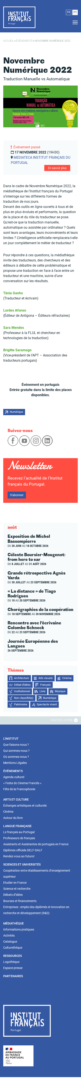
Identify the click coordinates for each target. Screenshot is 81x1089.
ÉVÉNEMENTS (13, 771)
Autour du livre (13, 818)
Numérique (16, 411)
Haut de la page (62, 720)
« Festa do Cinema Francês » (22, 783)
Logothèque (11, 962)
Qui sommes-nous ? (16, 750)
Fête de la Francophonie (19, 789)
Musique (60, 691)
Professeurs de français (19, 838)
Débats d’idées (13, 894)
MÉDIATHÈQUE (13, 923)
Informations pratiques (18, 929)
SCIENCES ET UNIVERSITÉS (22, 864)
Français (45, 684)
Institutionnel (22, 691)
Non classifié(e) (23, 698)
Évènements (24, 40)
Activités (9, 935)
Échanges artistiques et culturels (25, 805)
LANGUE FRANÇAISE (17, 826)
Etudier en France (15, 882)
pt (75, 12)
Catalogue (10, 941)
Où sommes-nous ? (16, 756)
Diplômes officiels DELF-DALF (22, 850)
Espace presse (12, 968)
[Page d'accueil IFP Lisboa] (27, 1021)
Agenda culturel (13, 777)
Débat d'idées (22, 684)
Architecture (21, 678)
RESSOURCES (12, 956)
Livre (42, 691)
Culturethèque (12, 947)
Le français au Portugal (19, 832)
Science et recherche (16, 888)
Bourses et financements (20, 901)
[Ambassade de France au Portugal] (18, 1055)
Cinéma (66, 678)
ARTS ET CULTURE (16, 799)
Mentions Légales (15, 763)
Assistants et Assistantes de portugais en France (35, 844)
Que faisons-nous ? (16, 744)
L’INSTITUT (11, 738)
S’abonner (17, 495)
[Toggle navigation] (74, 22)
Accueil (8, 40)
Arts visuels (45, 678)
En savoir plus (57, 168)
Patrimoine (20, 704)
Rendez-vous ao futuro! (19, 856)
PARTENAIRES (13, 976)
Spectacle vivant (47, 704)
